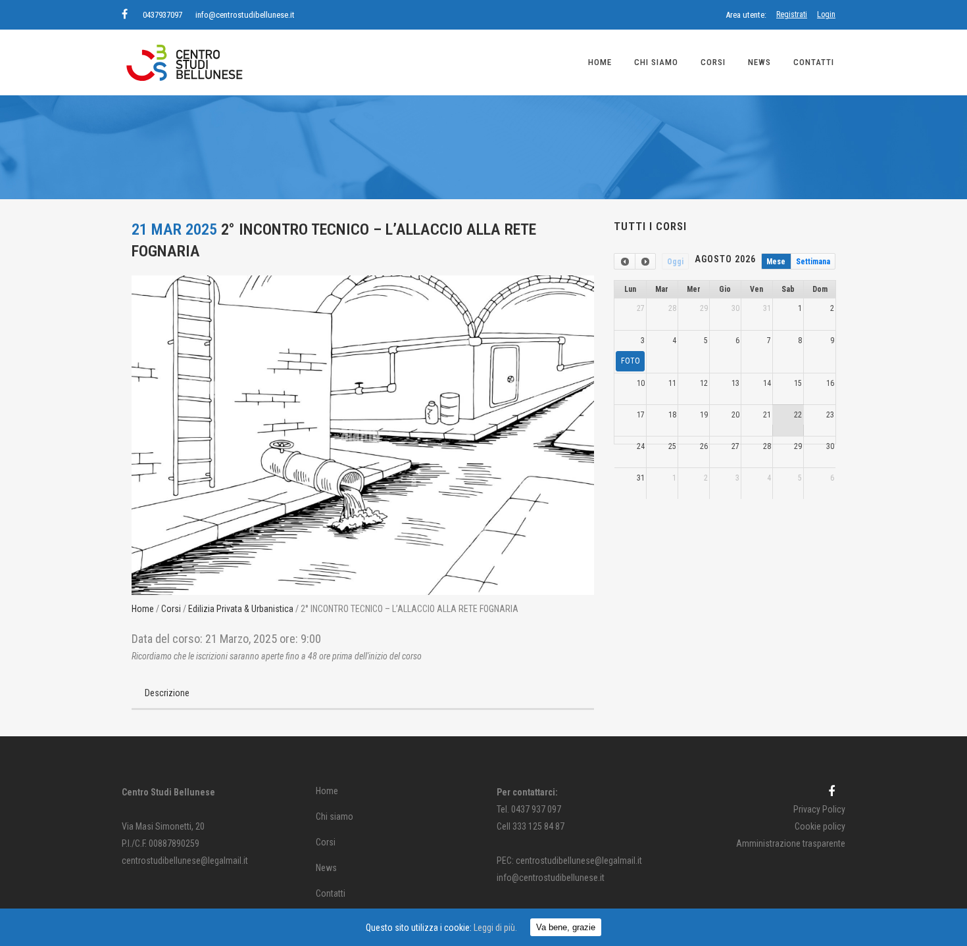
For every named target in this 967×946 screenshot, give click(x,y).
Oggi (675, 261)
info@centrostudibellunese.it (245, 15)
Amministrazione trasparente (790, 843)
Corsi (171, 608)
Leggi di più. (495, 927)
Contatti (330, 893)
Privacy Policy (819, 809)
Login (826, 14)
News (326, 868)
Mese (775, 261)
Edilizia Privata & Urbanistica (240, 608)
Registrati (791, 14)
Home (143, 608)
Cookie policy (820, 826)
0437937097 (162, 15)
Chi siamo (334, 816)
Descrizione (167, 693)
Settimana (813, 261)
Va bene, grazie (565, 927)
